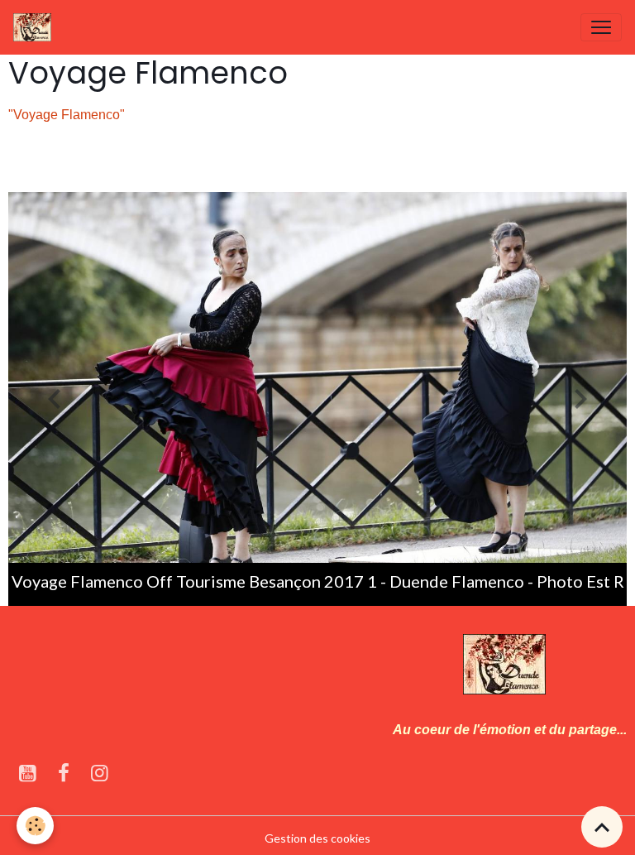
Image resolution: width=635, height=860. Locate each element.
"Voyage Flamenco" (66, 115)
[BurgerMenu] (601, 27)
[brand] (35, 27)
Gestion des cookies (317, 838)
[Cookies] (35, 825)
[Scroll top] (602, 827)
